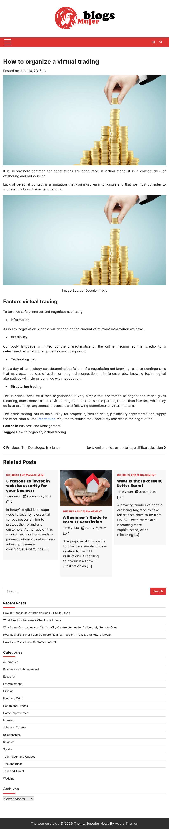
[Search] (161, 42)
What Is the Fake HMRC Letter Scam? (139, 483)
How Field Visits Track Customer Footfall (29, 642)
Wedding (8, 778)
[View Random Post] (153, 42)
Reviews (8, 742)
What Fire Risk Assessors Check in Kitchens (32, 620)
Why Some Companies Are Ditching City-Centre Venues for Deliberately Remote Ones (60, 627)
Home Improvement (16, 713)
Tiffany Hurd (71, 528)
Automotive (10, 662)
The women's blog (45, 823)
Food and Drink (13, 698)
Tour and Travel (13, 771)
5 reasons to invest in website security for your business (28, 485)
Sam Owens (13, 496)
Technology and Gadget (19, 756)
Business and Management (39, 426)
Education (9, 676)
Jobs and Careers (14, 727)
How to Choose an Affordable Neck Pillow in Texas (36, 612)
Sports (7, 749)
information (46, 419)
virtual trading (55, 432)
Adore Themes (126, 823)
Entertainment (12, 684)
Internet (8, 720)
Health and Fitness (15, 705)
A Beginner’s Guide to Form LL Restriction (85, 519)
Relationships (12, 734)
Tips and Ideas (12, 764)
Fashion (8, 691)
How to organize (29, 432)
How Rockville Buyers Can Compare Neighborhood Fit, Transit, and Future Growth (57, 634)
